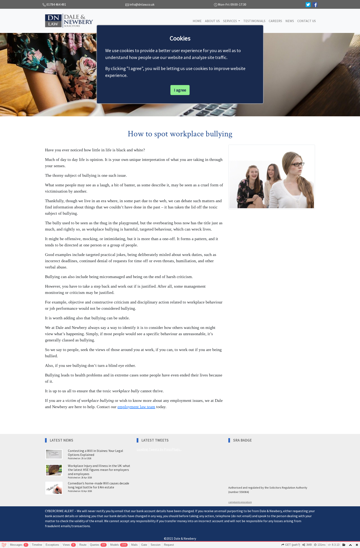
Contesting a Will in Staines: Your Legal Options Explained (95, 453)
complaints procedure (240, 502)
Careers (275, 21)
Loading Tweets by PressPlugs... (159, 449)
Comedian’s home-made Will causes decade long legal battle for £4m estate (98, 485)
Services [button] (230, 21)
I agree (180, 90)
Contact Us (306, 21)
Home (197, 21)
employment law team (136, 406)
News (289, 21)
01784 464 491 (56, 4)
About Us (212, 21)
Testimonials (254, 21)
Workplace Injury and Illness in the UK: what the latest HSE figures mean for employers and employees (99, 470)
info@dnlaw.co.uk (141, 4)
